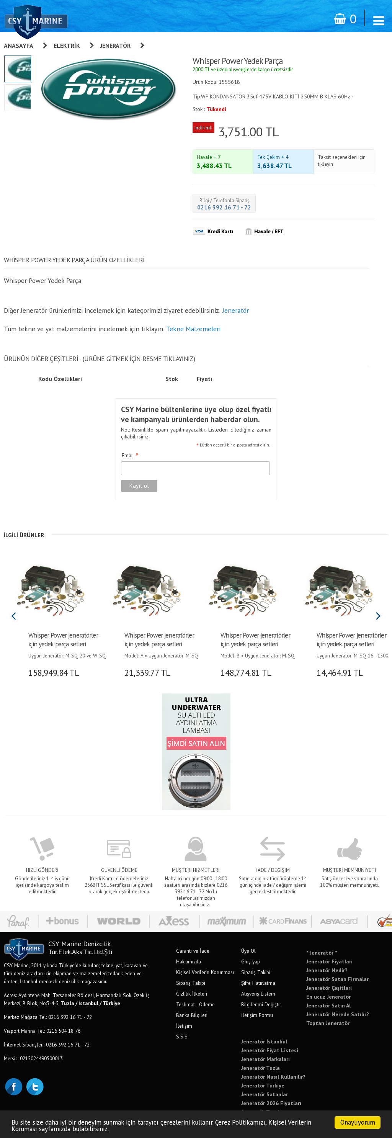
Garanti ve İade (192, 950)
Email (130, 455)
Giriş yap (250, 961)
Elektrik (67, 45)
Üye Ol (248, 950)
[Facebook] (13, 1086)
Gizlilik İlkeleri (191, 993)
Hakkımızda (188, 961)
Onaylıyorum (357, 1122)
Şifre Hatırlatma (258, 982)
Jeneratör (115, 45)
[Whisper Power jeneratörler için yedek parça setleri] (49, 590)
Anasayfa (18, 45)
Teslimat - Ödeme (195, 1004)
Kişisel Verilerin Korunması (205, 972)
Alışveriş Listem (258, 993)
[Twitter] (34, 1086)
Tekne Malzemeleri (193, 328)
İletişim (184, 1025)
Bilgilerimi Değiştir (261, 1004)
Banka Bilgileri (191, 1015)
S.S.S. (182, 1036)
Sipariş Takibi (190, 982)
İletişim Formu (257, 1015)
